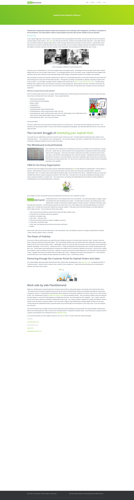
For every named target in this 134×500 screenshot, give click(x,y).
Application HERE (62, 312)
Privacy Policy (53, 493)
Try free (99, 2)
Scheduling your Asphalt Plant (75, 133)
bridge (51, 41)
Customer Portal (85, 262)
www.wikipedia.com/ (32, 325)
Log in (104, 2)
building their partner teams (56, 295)
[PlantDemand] (34, 2)
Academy (92, 2)
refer (63, 315)
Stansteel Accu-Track (88, 81)
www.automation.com (33, 322)
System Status (37, 493)
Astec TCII (77, 81)
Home (87, 2)
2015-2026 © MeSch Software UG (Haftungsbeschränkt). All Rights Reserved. (86, 493)
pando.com (30, 328)
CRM (74, 168)
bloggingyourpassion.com (34, 331)
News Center (30, 493)
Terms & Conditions (45, 493)
